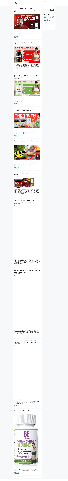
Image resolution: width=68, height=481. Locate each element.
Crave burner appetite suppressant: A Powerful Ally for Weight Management (25, 341)
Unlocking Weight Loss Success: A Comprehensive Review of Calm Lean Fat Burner (26, 10)
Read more (21, 68)
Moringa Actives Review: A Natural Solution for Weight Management (26, 76)
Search (45, 8)
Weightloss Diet (17, 36)
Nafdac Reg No (21, 1)
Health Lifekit (15, 3)
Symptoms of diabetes (27, 1)
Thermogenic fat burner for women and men (27, 411)
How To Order (33, 1)
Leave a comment (17, 37)
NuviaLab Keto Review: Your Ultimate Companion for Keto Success (25, 109)
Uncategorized (16, 103)
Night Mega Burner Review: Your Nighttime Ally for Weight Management (26, 201)
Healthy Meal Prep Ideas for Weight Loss (42, 1)
